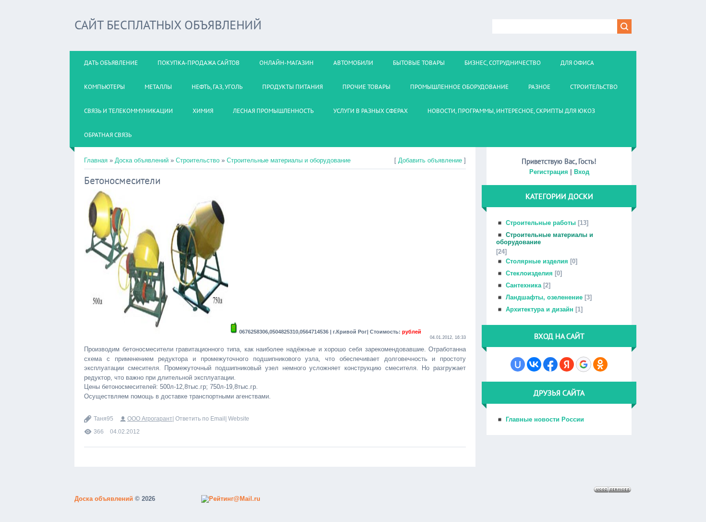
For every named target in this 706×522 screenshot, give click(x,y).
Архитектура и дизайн (539, 309)
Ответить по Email (200, 418)
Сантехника (523, 285)
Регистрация (548, 171)
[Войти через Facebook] (550, 364)
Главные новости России (545, 419)
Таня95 (103, 418)
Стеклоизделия (529, 273)
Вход (581, 171)
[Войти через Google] (583, 364)
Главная (96, 160)
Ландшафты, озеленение (544, 297)
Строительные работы (541, 222)
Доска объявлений (142, 160)
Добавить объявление (430, 160)
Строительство (197, 160)
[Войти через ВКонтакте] (534, 364)
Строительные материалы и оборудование (289, 160)
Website (238, 418)
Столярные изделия (537, 261)
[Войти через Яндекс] (567, 364)
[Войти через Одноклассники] (600, 364)
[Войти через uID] (518, 364)
